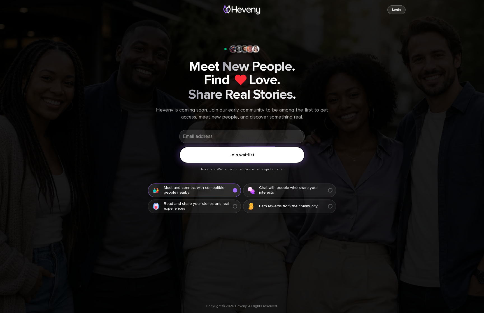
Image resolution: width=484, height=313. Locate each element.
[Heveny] (242, 9)
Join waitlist (242, 155)
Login (396, 9)
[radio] (194, 190)
